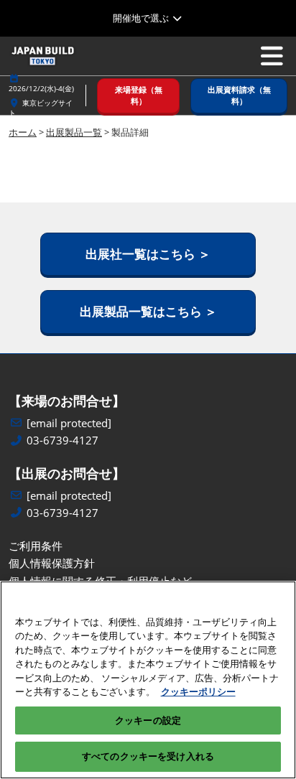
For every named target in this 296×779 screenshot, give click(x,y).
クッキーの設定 (148, 720)
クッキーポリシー (198, 691)
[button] (138, 95)
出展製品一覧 (74, 132)
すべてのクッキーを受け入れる (148, 756)
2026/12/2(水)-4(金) (41, 88)
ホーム (23, 132)
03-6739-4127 (62, 440)
